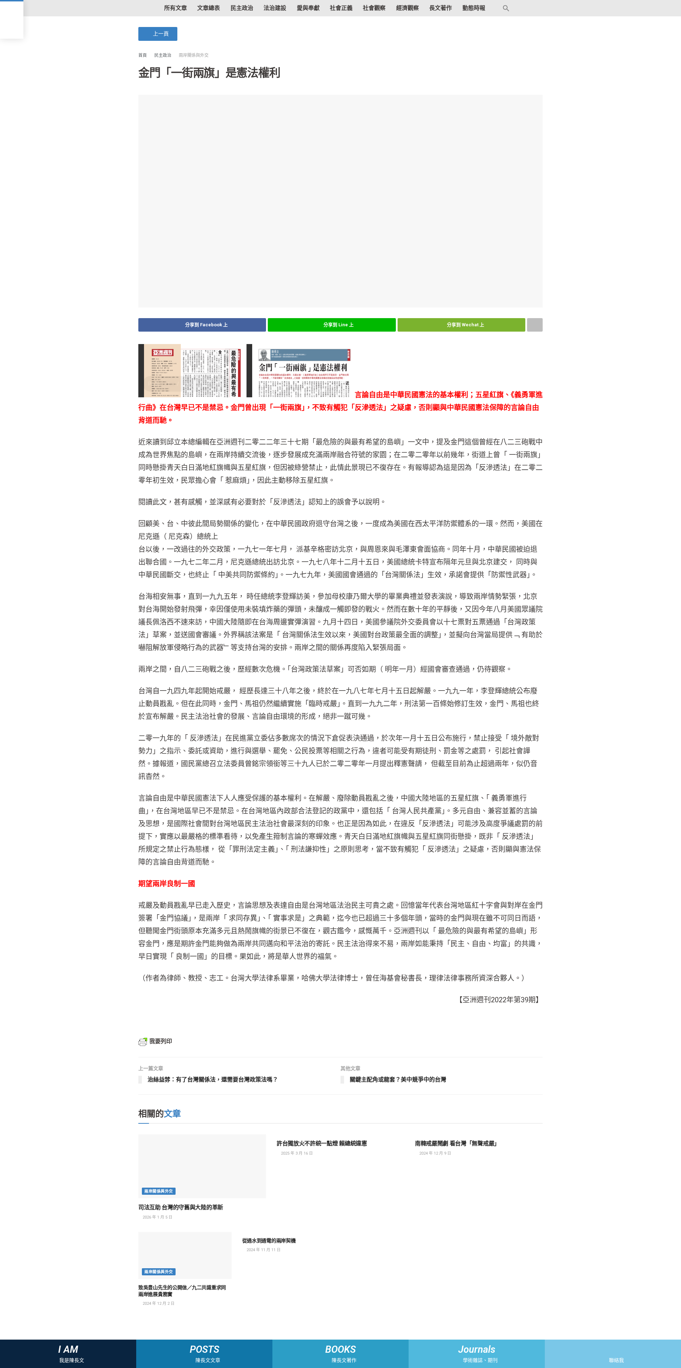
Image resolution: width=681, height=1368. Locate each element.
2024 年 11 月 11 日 (263, 1250)
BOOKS (340, 1349)
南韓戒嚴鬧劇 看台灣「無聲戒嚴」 (457, 1143)
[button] (157, 34)
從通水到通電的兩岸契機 (269, 1240)
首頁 (142, 55)
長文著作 (440, 8)
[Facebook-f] (606, 1349)
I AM (68, 1349)
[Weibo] (619, 1349)
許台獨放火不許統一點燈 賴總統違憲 (322, 1143)
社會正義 (341, 8)
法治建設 (275, 8)
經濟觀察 (407, 8)
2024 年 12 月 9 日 (434, 1153)
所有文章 (175, 8)
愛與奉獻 (308, 8)
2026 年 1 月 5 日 (157, 1217)
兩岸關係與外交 (194, 55)
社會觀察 (374, 8)
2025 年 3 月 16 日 (296, 1153)
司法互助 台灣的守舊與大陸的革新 (180, 1207)
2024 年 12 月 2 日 (158, 1303)
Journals (476, 1349)
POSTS (204, 1349)
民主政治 (242, 8)
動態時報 (474, 8)
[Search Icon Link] (506, 8)
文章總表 (208, 8)
